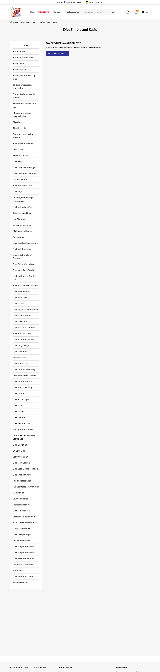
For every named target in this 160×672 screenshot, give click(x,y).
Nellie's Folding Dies (22, 206)
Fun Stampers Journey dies (26, 486)
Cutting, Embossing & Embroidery (23, 199)
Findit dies (18, 570)
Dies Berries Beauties (23, 558)
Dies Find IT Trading (22, 387)
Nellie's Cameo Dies (22, 185)
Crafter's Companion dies (25, 516)
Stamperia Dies (20, 582)
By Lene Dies (19, 450)
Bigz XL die (18, 149)
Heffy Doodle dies (21, 528)
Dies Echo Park (20, 297)
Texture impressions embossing (22, 86)
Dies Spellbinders (21, 291)
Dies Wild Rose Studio (23, 270)
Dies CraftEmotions (22, 381)
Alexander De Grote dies (24, 375)
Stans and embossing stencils (23, 136)
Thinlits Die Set (20, 155)
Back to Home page (57, 53)
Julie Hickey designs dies (24, 522)
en (146, 12)
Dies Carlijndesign (22, 534)
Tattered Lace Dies (22, 212)
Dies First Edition (21, 462)
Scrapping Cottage (22, 224)
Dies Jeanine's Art (21, 423)
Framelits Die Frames (23, 57)
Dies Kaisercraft (20, 363)
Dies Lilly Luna (20, 444)
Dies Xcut (17, 161)
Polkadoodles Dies (22, 480)
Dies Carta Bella (20, 321)
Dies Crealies (19, 417)
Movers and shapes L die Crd (24, 105)
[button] (128, 12)
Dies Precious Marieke (23, 327)
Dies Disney (18, 411)
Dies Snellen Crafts (22, 474)
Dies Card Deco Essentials (25, 468)
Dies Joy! (17, 191)
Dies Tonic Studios (22, 315)
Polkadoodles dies (21, 540)
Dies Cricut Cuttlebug (23, 264)
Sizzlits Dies (19, 63)
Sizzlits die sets (20, 69)
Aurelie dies (18, 236)
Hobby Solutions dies (23, 429)
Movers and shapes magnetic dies (22, 114)
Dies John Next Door (23, 576)
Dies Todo (17, 405)
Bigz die (16, 122)
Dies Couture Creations (24, 173)
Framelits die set (21, 51)
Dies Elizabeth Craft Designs (22, 256)
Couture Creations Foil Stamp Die (24, 437)
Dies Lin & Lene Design (24, 167)
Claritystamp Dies (21, 456)
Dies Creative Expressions (25, 242)
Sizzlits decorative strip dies (24, 77)
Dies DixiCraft (20, 351)
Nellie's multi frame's (23, 143)
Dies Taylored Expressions (25, 309)
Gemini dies (18, 492)
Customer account (19, 667)
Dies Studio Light (21, 399)
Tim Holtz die (19, 128)
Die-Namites (19, 218)
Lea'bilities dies (20, 179)
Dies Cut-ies (19, 393)
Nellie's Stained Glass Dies (25, 285)
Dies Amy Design (21, 345)
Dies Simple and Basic (23, 546)
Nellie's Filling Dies (22, 248)
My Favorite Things (22, 230)
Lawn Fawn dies (20, 498)
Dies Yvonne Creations (24, 339)
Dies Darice (18, 303)
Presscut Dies (19, 357)
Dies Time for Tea (21, 510)
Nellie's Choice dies (22, 333)
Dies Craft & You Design (24, 369)
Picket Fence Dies (21, 504)
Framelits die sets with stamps (24, 96)
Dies (26, 44)
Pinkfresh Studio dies (23, 564)
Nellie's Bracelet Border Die (24, 278)
